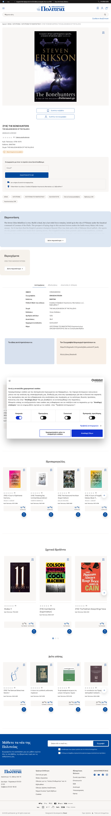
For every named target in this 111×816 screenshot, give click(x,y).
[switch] (43, 417)
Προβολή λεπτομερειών (89, 426)
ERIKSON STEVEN (9, 133)
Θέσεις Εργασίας (42, 778)
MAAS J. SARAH (9, 501)
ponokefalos (82, 347)
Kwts (67, 354)
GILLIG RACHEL (63, 501)
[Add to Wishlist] (103, 33)
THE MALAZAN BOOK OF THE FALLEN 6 (20, 147)
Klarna (75, 793)
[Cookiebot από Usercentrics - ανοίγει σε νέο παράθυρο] (93, 380)
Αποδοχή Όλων (87, 433)
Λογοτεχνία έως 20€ (10, 201)
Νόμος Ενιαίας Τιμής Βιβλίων (46, 791)
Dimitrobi (73, 354)
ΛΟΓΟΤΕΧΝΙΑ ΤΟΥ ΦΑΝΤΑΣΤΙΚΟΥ (31, 24)
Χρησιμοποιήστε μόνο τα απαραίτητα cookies (55, 433)
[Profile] (102, 8)
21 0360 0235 (104, 2)
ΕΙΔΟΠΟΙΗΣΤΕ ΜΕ (27, 175)
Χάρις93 (63, 347)
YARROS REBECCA (37, 501)
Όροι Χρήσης (86, 813)
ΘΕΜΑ (9, 24)
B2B (74, 784)
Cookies (38, 794)
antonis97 (90, 347)
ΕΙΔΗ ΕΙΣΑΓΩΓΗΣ (54, 197)
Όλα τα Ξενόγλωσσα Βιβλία (72, 197)
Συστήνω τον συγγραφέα (57, 117)
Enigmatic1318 (71, 347)
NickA (62, 354)
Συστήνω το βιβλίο (57, 110)
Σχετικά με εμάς (41, 775)
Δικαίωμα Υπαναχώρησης (78, 788)
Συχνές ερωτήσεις (79, 777)
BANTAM (12, 144)
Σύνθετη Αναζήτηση (100, 18)
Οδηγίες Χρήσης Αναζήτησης (46, 788)
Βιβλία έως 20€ (88, 197)
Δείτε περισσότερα (55, 240)
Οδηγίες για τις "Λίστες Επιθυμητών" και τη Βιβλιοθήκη (51, 782)
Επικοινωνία (77, 780)
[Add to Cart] (24, 514)
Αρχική (4, 24)
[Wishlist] (98, 8)
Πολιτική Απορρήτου (101, 813)
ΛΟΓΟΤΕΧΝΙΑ (16, 24)
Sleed (65, 813)
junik (97, 347)
